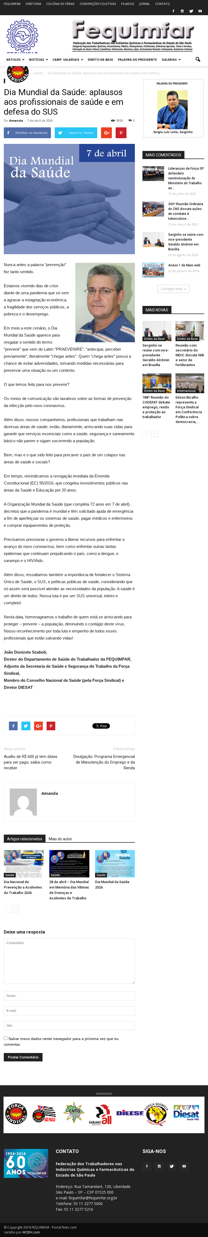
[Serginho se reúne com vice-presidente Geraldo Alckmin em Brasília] (153, 239)
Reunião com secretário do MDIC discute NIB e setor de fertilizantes (190, 355)
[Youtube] (200, 11)
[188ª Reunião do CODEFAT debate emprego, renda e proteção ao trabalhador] (156, 383)
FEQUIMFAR (12, 4)
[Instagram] (182, 11)
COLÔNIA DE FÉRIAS (60, 4)
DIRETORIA (33, 4)
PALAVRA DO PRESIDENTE (137, 59)
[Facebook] (173, 11)
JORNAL (144, 4)
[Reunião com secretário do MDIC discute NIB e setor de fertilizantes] (190, 331)
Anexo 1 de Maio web (184, 265)
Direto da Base (154, 339)
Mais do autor (60, 839)
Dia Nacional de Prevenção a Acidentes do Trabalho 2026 (23, 887)
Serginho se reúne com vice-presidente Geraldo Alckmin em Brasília (155, 355)
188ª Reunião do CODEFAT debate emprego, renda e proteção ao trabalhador (156, 407)
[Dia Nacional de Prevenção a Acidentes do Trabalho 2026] (24, 863)
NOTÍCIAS (36, 59)
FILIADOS (127, 4)
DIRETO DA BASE (100, 59)
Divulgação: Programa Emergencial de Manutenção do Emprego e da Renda (104, 762)
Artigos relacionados (24, 839)
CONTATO (162, 4)
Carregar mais (172, 288)
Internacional (186, 391)
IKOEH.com (31, 1232)
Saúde (9, 875)
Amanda (16, 120)
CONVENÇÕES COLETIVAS (98, 4)
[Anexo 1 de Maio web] (153, 270)
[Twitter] (191, 11)
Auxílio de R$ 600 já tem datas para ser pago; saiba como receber (30, 762)
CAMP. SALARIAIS (66, 59)
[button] (197, 59)
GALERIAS (169, 59)
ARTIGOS (13, 59)
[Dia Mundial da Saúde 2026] (115, 863)
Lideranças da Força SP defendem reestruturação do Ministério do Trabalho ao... (186, 178)
